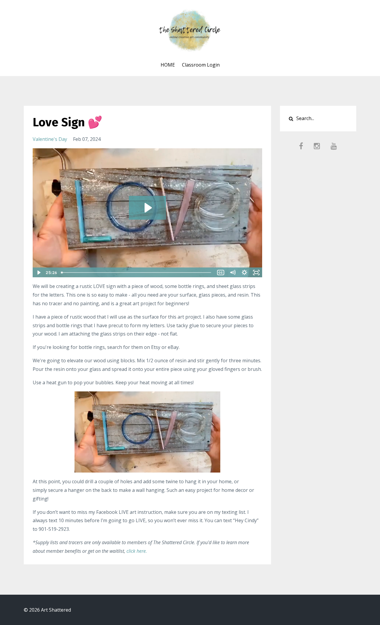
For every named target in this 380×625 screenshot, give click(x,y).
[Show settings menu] (245, 272)
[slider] (137, 272)
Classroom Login (201, 64)
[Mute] (233, 272)
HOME (168, 64)
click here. (136, 551)
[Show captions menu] (221, 272)
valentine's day (50, 139)
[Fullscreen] (256, 272)
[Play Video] (38, 272)
